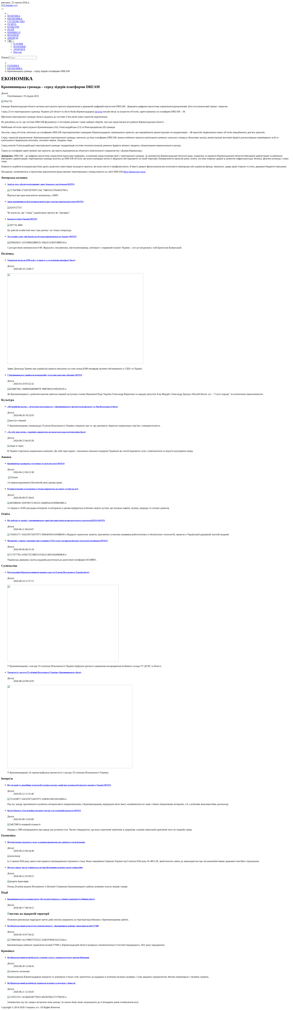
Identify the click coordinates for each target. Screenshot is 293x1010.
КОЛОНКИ (19, 46)
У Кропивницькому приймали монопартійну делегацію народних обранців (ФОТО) (44, 375)
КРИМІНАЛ (13, 32)
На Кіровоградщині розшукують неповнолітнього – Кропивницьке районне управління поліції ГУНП (53, 926)
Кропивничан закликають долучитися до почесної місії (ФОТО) (36, 463)
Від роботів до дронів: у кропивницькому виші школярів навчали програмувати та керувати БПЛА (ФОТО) (56, 520)
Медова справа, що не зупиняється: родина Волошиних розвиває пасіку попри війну (45, 867)
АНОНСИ (12, 38)
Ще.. (11, 41)
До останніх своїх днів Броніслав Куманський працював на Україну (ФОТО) (41, 236)
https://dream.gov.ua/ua (134, 171)
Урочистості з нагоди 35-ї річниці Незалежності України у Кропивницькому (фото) (44, 672)
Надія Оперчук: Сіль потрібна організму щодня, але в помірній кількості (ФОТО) (44, 810)
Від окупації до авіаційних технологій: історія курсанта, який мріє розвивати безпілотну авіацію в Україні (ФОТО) (59, 785)
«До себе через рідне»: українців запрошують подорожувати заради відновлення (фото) (46, 432)
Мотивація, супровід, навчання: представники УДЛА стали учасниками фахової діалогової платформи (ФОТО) (57, 541)
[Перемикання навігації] (2, 8)
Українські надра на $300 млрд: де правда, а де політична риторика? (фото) (41, 260)
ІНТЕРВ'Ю (13, 35)
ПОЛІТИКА (13, 16)
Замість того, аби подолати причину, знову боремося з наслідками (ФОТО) (40, 184)
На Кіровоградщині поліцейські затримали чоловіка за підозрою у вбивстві (41, 983)
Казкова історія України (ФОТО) (22, 219)
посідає (98, 111)
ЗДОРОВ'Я (19, 49)
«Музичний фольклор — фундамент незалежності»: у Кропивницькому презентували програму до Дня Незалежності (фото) (62, 406)
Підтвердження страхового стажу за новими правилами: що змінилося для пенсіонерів (46, 842)
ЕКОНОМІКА (14, 18)
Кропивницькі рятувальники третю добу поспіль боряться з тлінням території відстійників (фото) (51, 899)
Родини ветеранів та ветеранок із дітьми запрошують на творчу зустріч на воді (42, 489)
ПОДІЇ (10, 29)
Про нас (17, 52)
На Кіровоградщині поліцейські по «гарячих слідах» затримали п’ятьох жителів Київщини (48, 957)
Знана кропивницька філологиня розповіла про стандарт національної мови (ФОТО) (45, 201)
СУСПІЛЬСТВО (16, 21)
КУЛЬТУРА (13, 27)
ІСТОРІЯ (18, 44)
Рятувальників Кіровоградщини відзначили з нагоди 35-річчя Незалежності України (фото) (48, 572)
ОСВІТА (11, 24)
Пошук (5, 57)
